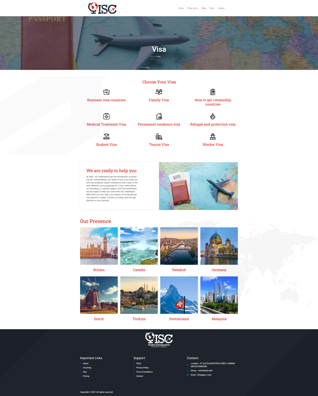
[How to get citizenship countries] (213, 92)
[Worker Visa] (213, 136)
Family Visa (159, 100)
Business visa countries (106, 100)
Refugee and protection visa (212, 124)
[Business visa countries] (106, 92)
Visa (204, 8)
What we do (192, 8)
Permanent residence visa (159, 124)
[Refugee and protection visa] (213, 116)
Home (181, 8)
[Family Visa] (159, 92)
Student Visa (106, 144)
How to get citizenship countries (213, 102)
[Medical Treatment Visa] (106, 116)
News (211, 8)
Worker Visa (213, 144)
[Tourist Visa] (159, 136)
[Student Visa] (106, 136)
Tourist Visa (159, 144)
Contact (221, 8)
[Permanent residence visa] (159, 116)
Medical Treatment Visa (106, 124)
